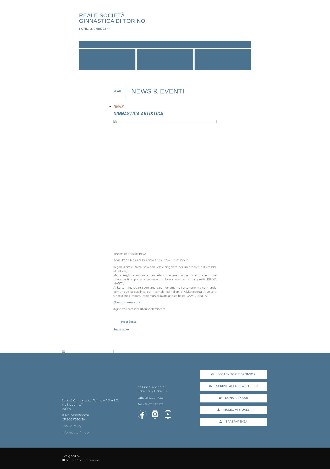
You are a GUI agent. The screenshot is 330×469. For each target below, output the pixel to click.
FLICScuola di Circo (222, 59)
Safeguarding (236, 44)
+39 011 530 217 (153, 404)
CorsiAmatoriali (107, 59)
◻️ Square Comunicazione (81, 460)
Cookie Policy (71, 426)
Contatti (208, 44)
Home (93, 44)
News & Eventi (157, 91)
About (122, 44)
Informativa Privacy (76, 432)
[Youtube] (168, 414)
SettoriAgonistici (165, 59)
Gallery (179, 44)
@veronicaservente (126, 302)
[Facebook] (142, 414)
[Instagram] (155, 414)
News (151, 44)
